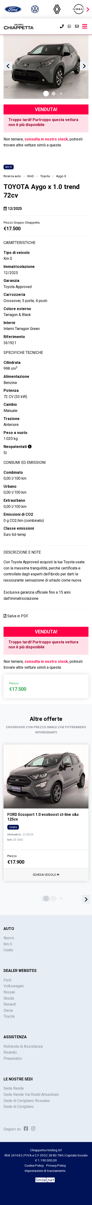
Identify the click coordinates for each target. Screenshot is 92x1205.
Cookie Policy (34, 1165)
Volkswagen (14, 986)
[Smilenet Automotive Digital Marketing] (45, 1180)
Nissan (9, 992)
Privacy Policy (56, 1165)
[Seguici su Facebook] (26, 1129)
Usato (8, 950)
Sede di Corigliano (19, 1106)
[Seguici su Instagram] (33, 1129)
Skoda (9, 998)
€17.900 (15, 862)
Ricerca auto (12, 176)
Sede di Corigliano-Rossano (27, 1100)
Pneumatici (13, 1058)
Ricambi (10, 1052)
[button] (87, 9)
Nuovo (9, 938)
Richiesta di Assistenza (23, 1046)
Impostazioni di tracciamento (45, 1171)
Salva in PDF (17, 616)
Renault (10, 1004)
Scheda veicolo (45, 874)
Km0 (30, 176)
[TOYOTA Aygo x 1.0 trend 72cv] (46, 67)
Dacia (8, 1010)
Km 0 (8, 944)
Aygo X (61, 176)
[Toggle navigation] (84, 26)
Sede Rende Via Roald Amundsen (31, 1094)
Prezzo (12, 856)
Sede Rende (14, 1088)
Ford (7, 980)
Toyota (45, 176)
